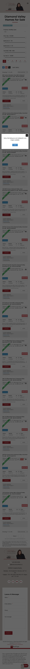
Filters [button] (25, 61)
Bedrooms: (8, 40)
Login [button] (15, 67)
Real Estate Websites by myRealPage (15, 644)
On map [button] (16, 61)
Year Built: (9, 50)
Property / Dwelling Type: (10, 29)
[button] (9, 581)
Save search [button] (4, 61)
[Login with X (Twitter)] (9, 68)
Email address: (8, 604)
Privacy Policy (17, 643)
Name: (6, 597)
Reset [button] (20, 61)
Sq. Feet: (8, 55)
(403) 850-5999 (6, 107)
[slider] (4, 37)
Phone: (6, 610)
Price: (9, 36)
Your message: (8, 617)
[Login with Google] (6, 68)
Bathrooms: (8, 45)
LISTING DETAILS (6, 101)
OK (15, 145)
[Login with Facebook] (3, 68)
